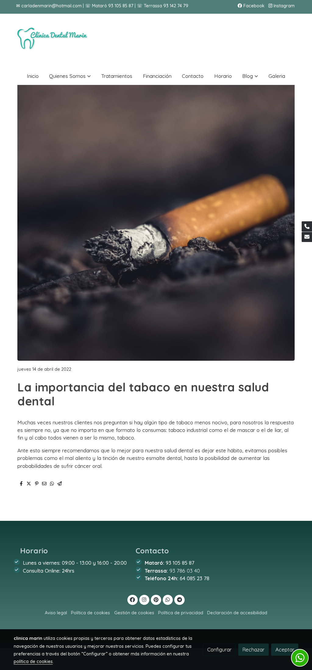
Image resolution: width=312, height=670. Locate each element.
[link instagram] (144, 599)
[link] (52, 40)
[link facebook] (132, 599)
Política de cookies (90, 613)
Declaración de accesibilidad (237, 613)
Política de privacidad (180, 613)
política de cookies (33, 661)
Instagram (283, 6)
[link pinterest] (156, 599)
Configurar (219, 649)
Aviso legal (56, 613)
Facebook (253, 6)
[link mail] (307, 237)
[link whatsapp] (168, 599)
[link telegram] (180, 599)
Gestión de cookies (134, 613)
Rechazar (253, 649)
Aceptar (284, 649)
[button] (70, 76)
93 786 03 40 (184, 570)
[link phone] (307, 226)
